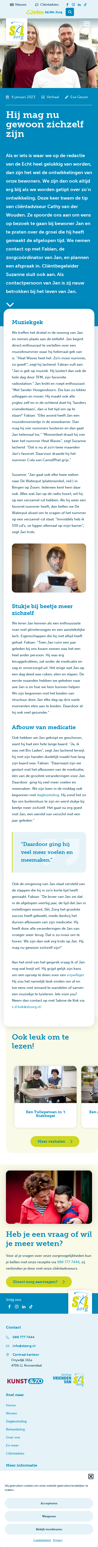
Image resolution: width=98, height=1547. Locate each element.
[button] (90, 1476)
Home (11, 1405)
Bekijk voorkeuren (49, 1529)
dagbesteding (48, 795)
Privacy (58, 1540)
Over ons (13, 1437)
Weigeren (49, 1516)
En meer (12, 1445)
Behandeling (15, 1429)
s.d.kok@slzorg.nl (26, 1007)
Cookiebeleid (42, 1540)
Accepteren (49, 1503)
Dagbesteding (16, 1421)
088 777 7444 (68, 1262)
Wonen (11, 1413)
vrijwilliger (75, 975)
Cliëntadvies (15, 1453)
